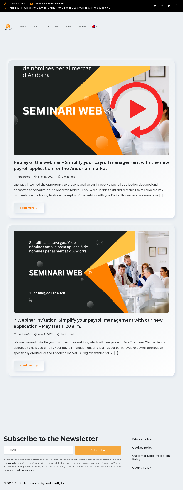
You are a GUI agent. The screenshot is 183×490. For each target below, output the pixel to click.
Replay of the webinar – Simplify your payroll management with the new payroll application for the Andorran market (91, 165)
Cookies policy (142, 448)
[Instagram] (161, 5)
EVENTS (68, 27)
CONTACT (82, 27)
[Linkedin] (154, 5)
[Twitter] (168, 5)
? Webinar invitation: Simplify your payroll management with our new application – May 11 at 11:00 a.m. (88, 323)
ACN (47, 27)
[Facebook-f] (175, 5)
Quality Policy (141, 468)
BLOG (56, 27)
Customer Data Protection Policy (151, 457)
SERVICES (23, 27)
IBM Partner (37, 27)
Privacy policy (11, 463)
